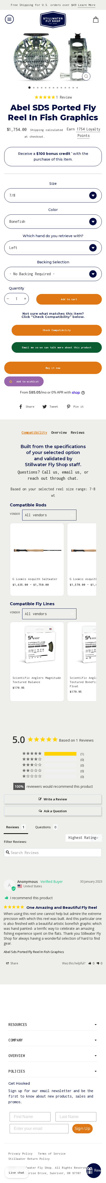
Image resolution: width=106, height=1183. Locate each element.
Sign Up (82, 1128)
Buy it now (53, 368)
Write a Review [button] (55, 799)
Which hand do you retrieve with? (53, 236)
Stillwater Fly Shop (53, 19)
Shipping (37, 130)
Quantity (16, 288)
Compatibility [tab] (34, 432)
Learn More (86, 4)
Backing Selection (53, 262)
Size (53, 183)
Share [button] (14, 963)
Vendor (15, 513)
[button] (91, 963)
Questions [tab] (43, 827)
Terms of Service (52, 1153)
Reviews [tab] (78, 432)
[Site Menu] (9, 19)
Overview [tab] (59, 432)
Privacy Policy (20, 1153)
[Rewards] (93, 1170)
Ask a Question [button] (55, 811)
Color (53, 210)
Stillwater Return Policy (29, 1158)
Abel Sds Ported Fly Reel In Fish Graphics (34, 952)
